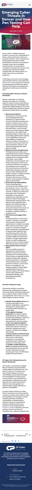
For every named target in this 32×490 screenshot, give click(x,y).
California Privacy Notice (21, 486)
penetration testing (8, 82)
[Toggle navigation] (25, 5)
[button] (12, 441)
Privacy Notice (11, 486)
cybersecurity (19, 188)
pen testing (25, 296)
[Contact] (16, 470)
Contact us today (8, 407)
